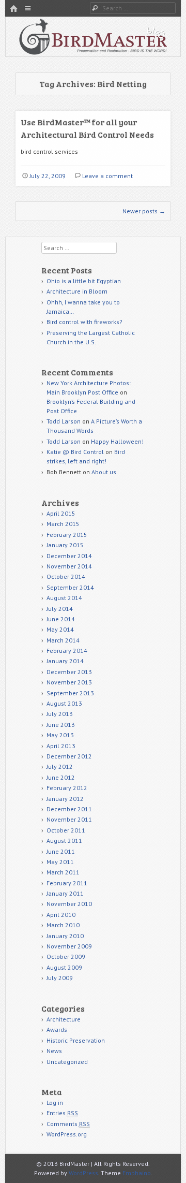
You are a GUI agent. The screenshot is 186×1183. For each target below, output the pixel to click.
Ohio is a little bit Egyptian (84, 281)
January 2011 (65, 893)
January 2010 (65, 936)
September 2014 (70, 587)
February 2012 (67, 788)
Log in (55, 1102)
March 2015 (63, 524)
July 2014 (60, 608)
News (54, 1051)
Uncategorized (67, 1061)
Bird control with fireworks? (84, 322)
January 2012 (65, 798)
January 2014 (65, 661)
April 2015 (61, 513)
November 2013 (69, 682)
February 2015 (67, 534)
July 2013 (60, 714)
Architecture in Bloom (77, 291)
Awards (57, 1029)
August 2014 (64, 598)
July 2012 (60, 766)
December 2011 (69, 809)
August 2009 (64, 967)
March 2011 (63, 872)
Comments (68, 1124)
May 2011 (60, 862)
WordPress (83, 1173)
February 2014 (67, 650)
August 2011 (64, 840)
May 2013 (60, 735)
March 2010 (63, 925)
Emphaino (136, 1173)
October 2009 (66, 956)
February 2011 (67, 883)
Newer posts (143, 211)
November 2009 (69, 946)
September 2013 (70, 693)
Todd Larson (64, 421)
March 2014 (63, 640)
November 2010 (69, 904)
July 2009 (60, 978)
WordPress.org (67, 1134)
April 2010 (61, 914)
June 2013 (61, 724)
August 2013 (64, 703)
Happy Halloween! (117, 441)
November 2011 (69, 819)
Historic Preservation (76, 1040)
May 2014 (60, 629)
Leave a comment (107, 176)
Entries (62, 1113)
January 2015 (65, 545)
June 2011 (61, 851)
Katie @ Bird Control (75, 452)
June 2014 (61, 619)
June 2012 (61, 777)
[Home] (13, 9)
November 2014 (69, 566)
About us (103, 472)
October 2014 (66, 576)
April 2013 (61, 746)
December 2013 (69, 672)
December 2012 (69, 756)
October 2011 (66, 830)
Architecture (64, 1019)
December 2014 (69, 556)
